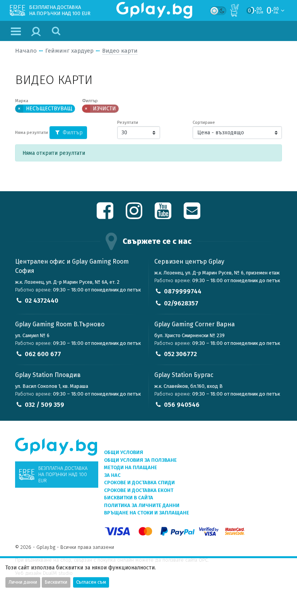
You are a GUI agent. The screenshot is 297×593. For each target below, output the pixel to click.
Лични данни (23, 582)
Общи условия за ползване (140, 460)
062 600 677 (43, 354)
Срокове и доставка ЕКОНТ (138, 490)
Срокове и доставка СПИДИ (139, 482)
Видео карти (120, 50)
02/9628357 (181, 303)
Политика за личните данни (141, 505)
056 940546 (182, 404)
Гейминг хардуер (69, 50)
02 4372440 (41, 300)
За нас (112, 475)
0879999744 (182, 291)
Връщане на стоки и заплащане (146, 513)
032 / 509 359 (44, 404)
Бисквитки (56, 582)
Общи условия (123, 452)
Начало (26, 50)
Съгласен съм (91, 582)
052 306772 (180, 354)
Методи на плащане (130, 467)
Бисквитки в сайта (128, 497)
